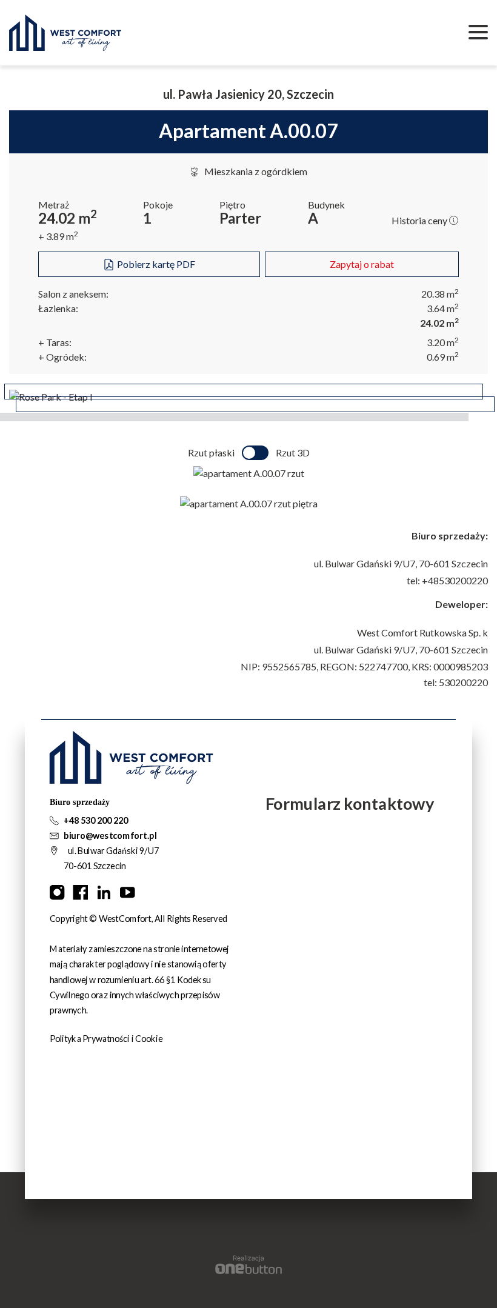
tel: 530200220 (456, 682)
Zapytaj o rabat (362, 264)
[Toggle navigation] (478, 33)
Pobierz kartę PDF (155, 264)
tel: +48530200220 (447, 580)
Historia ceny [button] (420, 220)
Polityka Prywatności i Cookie (106, 1038)
